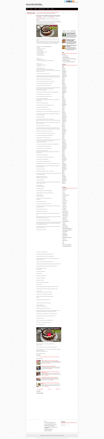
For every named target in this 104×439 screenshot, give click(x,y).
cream (64, 192)
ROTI (63, 241)
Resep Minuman (65, 234)
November (63, 72)
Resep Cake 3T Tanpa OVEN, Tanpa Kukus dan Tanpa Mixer (48, 15)
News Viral (64, 218)
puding (64, 222)
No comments (52, 17)
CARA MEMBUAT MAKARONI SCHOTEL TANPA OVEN (49, 377)
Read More (48, 363)
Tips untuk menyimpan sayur (67, 244)
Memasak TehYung (47, 12)
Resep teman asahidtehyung (67, 237)
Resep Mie (64, 233)
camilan (64, 190)
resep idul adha (65, 225)
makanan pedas (65, 211)
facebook (35, 8)
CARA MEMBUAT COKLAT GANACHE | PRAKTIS (48, 366)
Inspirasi (64, 205)
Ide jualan (64, 202)
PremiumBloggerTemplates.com (55, 437)
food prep (64, 196)
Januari (63, 70)
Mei (62, 66)
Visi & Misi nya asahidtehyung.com (50, 422)
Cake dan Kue (41, 12)
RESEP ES (64, 224)
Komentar (63, 425)
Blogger (62, 435)
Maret (63, 83)
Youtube (31, 8)
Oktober (63, 89)
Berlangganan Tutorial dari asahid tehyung (69, 58)
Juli (62, 93)
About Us (52, 8)
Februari (63, 68)
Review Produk (65, 240)
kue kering (64, 209)
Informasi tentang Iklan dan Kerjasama (69, 61)
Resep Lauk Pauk (65, 227)
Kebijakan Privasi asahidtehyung (50, 425)
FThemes (40, 437)
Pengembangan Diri (66, 221)
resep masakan (65, 231)
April (62, 67)
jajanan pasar (65, 206)
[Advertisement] (31, 39)
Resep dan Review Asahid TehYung (34, 4)
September (63, 75)
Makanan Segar (65, 212)
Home (27, 8)
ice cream (64, 199)
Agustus (63, 76)
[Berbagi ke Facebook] (39, 355)
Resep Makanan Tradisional (67, 230)
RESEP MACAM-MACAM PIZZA (67, 228)
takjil (63, 243)
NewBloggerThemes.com (64, 437)
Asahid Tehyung (39, 17)
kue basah (64, 208)
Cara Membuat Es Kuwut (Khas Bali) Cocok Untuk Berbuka (71, 33)
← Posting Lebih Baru (40, 389)
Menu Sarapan (65, 215)
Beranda (49, 389)
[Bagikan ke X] (38, 355)
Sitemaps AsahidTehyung (48, 429)
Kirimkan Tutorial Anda (66, 60)
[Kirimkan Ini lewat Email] (36, 355)
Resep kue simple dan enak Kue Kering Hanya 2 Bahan (49, 360)
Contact (48, 8)
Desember (63, 71)
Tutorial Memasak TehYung (54, 12)
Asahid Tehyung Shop (42, 8)
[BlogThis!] (37, 355)
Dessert (64, 193)
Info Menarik (65, 203)
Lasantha (49, 437)
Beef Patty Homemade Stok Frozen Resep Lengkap (70, 40)
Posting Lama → (58, 389)
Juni (62, 79)
